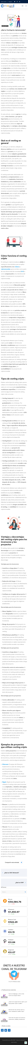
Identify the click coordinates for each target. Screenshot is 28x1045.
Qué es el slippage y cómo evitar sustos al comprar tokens (16, 994)
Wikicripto (5, 25)
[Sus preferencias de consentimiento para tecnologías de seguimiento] (25, 1042)
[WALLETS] (4, 1010)
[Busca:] (14, 892)
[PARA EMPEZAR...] (4, 1018)
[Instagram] (2, 1030)
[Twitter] (5, 1030)
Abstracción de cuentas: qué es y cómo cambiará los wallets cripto (17, 1010)
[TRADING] (4, 994)
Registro (10, 1)
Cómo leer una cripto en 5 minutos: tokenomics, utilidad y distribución (17, 1018)
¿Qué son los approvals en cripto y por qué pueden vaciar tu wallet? (18, 1002)
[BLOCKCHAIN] (4, 1002)
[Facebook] (9, 1030)
